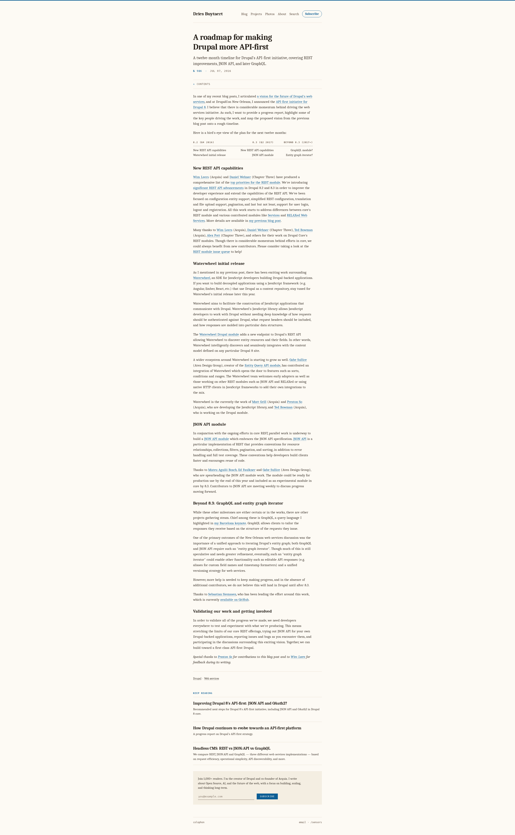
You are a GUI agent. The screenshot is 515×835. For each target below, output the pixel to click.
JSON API (299, 439)
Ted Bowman (303, 230)
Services (274, 215)
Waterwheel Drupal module (219, 334)
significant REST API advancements (218, 188)
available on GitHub (234, 600)
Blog (244, 14)
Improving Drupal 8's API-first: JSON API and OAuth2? (240, 703)
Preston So (294, 402)
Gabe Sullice (298, 360)
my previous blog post (265, 221)
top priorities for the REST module (255, 182)
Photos (270, 14)
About (282, 14)
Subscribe (312, 14)
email (302, 822)
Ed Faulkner (246, 470)
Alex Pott (213, 235)
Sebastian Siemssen (222, 594)
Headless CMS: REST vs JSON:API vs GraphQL (231, 748)
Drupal (197, 678)
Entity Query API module (262, 365)
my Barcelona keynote (230, 523)
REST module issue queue (211, 252)
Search (294, 14)
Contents (203, 84)
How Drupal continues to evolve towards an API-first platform (247, 728)
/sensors (316, 822)
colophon (198, 822)
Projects (256, 14)
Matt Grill (259, 402)
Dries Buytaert (208, 14)
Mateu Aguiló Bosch (222, 470)
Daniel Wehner (240, 177)
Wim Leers (201, 177)
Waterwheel (201, 278)
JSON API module (216, 439)
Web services (211, 678)
